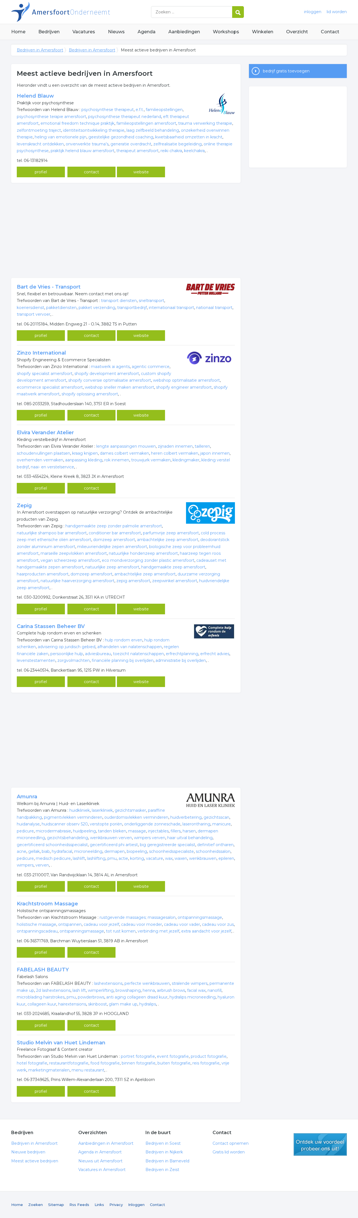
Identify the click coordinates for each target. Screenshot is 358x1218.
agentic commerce (150, 366)
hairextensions (72, 1004)
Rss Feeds (79, 1204)
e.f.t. (140, 109)
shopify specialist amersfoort (44, 373)
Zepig (24, 505)
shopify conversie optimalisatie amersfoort (109, 380)
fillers (176, 831)
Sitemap (56, 1204)
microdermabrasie (53, 831)
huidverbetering (186, 817)
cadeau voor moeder (141, 924)
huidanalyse (28, 824)
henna (149, 990)
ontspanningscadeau (37, 931)
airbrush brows (171, 990)
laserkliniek (102, 810)
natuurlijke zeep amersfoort (112, 567)
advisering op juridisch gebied (66, 646)
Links (99, 1204)
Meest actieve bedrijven (34, 1160)
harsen (189, 831)
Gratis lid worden (229, 1152)
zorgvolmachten (73, 660)
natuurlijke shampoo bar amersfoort (52, 532)
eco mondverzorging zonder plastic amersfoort (148, 560)
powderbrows (91, 997)
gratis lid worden (320, 1144)
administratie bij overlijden (181, 660)
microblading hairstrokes (41, 997)
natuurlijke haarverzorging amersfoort (77, 580)
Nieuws (116, 31)
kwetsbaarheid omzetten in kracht (188, 137)
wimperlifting (101, 990)
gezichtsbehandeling (67, 837)
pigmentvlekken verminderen (73, 817)
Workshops (226, 31)
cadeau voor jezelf (101, 924)
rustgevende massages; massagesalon (138, 917)
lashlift (79, 858)
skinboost (97, 1004)
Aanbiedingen (184, 31)
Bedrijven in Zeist (162, 1169)
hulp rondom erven (123, 640)
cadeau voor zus (218, 924)
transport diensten (119, 300)
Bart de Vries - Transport (49, 287)
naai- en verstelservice (52, 466)
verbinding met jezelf (158, 931)
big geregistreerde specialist (167, 844)
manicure (221, 824)
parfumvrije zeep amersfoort (171, 532)
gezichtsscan (216, 817)
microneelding (88, 851)
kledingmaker (186, 459)
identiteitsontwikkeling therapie (93, 130)
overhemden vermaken (40, 459)
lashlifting (96, 858)
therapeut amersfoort (137, 150)
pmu (112, 858)
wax (169, 858)
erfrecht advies (214, 653)
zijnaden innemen (175, 446)
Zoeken (35, 1204)
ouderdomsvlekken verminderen (136, 817)
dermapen (114, 851)
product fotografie (209, 1056)
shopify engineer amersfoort (184, 387)
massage (137, 831)
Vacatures (83, 31)
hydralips (147, 1004)
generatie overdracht (130, 144)
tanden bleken (112, 831)
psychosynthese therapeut (107, 109)
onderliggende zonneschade (152, 824)
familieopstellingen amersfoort (146, 123)
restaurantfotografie (68, 1063)
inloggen (312, 11)
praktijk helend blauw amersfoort (82, 150)
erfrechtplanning (182, 653)
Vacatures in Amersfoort (102, 1169)
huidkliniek (79, 810)
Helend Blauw (35, 96)
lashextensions (108, 983)
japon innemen (215, 453)
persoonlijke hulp (66, 653)
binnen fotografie (139, 1063)
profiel (41, 171)
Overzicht (297, 31)
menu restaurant (88, 1070)
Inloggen (136, 1204)
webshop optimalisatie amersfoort (186, 380)
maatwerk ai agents (110, 366)
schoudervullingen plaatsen (43, 453)
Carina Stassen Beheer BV (51, 626)
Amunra (27, 797)
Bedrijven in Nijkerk (164, 1152)
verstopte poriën (106, 824)
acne (21, 851)
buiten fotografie (173, 1063)
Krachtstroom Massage (47, 904)
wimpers (25, 865)
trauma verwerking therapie (205, 123)
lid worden (337, 11)
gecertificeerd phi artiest (114, 844)
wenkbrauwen (202, 858)
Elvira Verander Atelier (45, 432)
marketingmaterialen (49, 1070)
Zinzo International (41, 353)
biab (46, 851)
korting (137, 858)
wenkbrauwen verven (111, 837)
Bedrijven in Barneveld (167, 1160)
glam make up (123, 1004)
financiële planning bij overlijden (123, 660)
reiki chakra (171, 150)
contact (91, 171)
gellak (34, 851)
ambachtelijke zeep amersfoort (167, 539)
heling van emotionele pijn (60, 137)
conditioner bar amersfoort (115, 532)
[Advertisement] (126, 230)
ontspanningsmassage (200, 917)
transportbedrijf (132, 307)
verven (42, 865)
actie (123, 858)
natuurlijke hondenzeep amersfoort (143, 553)
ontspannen (70, 924)
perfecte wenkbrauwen (147, 983)
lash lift (79, 990)
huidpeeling (84, 831)
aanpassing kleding (83, 459)
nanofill (215, 990)
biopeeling (137, 851)
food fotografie (105, 1063)
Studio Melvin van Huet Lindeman (61, 1043)
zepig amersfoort (133, 580)
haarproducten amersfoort (43, 574)
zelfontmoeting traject (39, 130)
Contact (330, 31)
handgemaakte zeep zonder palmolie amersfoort (113, 525)
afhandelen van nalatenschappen (129, 646)
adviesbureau (98, 653)
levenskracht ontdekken (40, 144)
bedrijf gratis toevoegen (286, 71)
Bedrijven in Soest (163, 1143)
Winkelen (262, 31)
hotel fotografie (32, 1063)
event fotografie (173, 1056)
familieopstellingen (164, 109)
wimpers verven (149, 837)
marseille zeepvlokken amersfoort (74, 553)
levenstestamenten (36, 660)
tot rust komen (121, 931)
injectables (158, 831)
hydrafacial (62, 851)
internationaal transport (171, 307)
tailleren (202, 446)
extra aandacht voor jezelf (206, 931)
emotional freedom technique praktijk (77, 123)
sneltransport (151, 300)
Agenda (147, 31)
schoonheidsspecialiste (171, 851)
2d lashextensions (53, 990)
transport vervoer (33, 314)
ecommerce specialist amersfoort (50, 387)
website (141, 171)
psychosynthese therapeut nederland (124, 116)
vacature (154, 858)
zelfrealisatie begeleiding (177, 144)
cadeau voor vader (182, 924)
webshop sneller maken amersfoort (119, 387)
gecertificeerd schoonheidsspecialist (52, 844)
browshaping (128, 990)
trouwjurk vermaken (151, 459)
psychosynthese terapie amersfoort (51, 116)
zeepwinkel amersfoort (174, 580)
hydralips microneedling (192, 997)
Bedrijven (49, 31)
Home (18, 31)
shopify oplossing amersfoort (90, 393)
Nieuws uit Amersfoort (100, 1160)
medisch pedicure (53, 858)
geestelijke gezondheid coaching (120, 137)
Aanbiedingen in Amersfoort (105, 1143)
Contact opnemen (231, 1143)
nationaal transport (214, 307)
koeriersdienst (30, 307)
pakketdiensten (61, 307)
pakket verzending (97, 307)
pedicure (25, 831)
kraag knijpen (85, 453)
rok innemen (116, 459)
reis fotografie (206, 1063)
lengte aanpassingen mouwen (126, 446)
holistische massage (36, 924)
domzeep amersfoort (114, 539)
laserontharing (196, 824)
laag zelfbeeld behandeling (152, 130)
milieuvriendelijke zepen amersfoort (112, 546)
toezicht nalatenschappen (138, 653)
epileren (226, 858)
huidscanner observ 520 (65, 824)
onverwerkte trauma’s (87, 144)
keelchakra (194, 150)
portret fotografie (138, 1056)
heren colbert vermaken (174, 453)
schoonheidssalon (213, 851)
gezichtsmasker (130, 810)
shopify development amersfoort (106, 373)
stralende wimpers (190, 983)
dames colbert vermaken (124, 453)
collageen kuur (41, 1004)
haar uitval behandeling (190, 837)
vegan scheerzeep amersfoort (70, 560)
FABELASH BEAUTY (43, 970)
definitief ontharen (215, 844)
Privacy (116, 1204)
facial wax (196, 990)
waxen (181, 858)
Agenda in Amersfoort (100, 1152)
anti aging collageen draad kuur (137, 997)
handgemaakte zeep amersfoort (173, 567)
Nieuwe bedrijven (28, 1152)
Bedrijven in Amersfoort (81, 11)
